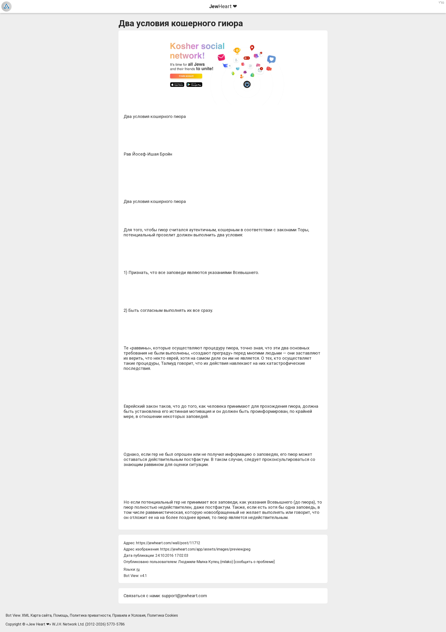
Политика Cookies (162, 615)
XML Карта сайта (37, 615)
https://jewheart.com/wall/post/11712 (168, 543)
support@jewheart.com (184, 595)
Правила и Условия (128, 615)
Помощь (60, 615)
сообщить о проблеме (254, 562)
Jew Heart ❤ (38, 624)
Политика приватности (90, 615)
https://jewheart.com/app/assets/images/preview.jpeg (205, 549)
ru (138, 569)
